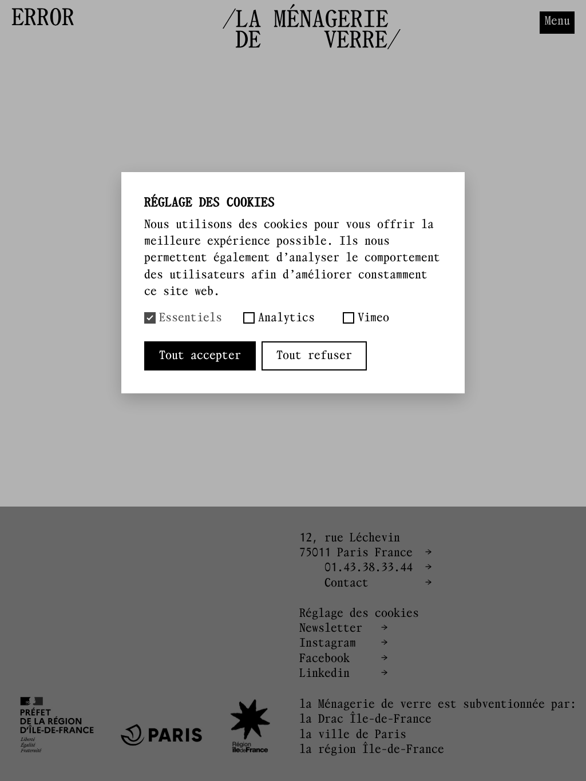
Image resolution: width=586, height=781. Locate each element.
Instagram (327, 643)
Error (184, 19)
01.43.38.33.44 (368, 567)
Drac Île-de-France (374, 719)
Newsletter (330, 628)
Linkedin (324, 673)
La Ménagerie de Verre (77, 19)
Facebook (324, 658)
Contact (346, 583)
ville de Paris (362, 734)
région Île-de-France (381, 749)
